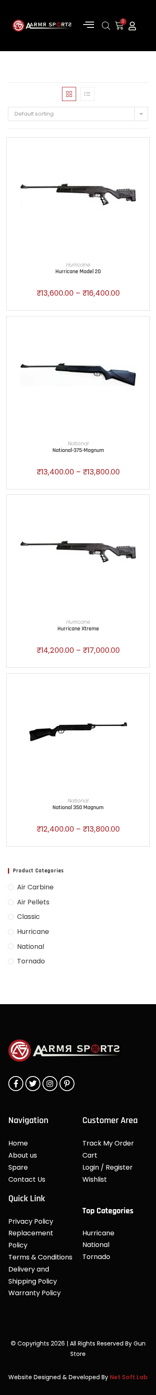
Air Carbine (35, 887)
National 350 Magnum (78, 807)
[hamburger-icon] (88, 25)
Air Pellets (33, 902)
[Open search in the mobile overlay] (106, 26)
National (78, 443)
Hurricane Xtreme (78, 628)
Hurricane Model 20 (78, 271)
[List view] (87, 94)
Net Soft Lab (129, 1377)
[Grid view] (69, 94)
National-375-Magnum (78, 450)
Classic (28, 916)
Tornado (31, 961)
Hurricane (78, 264)
